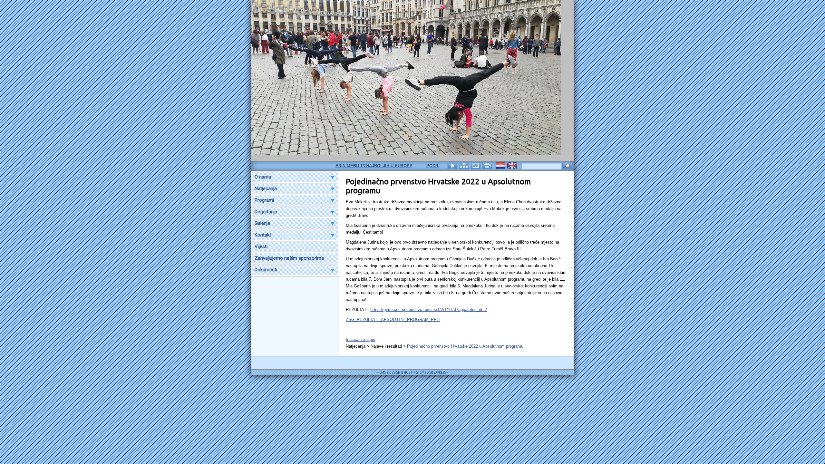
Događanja (266, 212)
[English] (513, 165)
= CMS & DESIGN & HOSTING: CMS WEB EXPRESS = (412, 372)
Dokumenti (266, 270)
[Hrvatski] (501, 165)
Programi (264, 200)
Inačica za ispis (360, 339)
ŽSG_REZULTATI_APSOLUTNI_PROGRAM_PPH (393, 319)
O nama (263, 177)
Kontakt (263, 235)
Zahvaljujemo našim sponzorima (289, 258)
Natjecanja (266, 188)
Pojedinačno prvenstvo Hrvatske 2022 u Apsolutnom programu (465, 346)
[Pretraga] (567, 166)
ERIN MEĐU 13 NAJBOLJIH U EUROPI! (360, 165)
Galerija (262, 223)
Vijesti (261, 246)
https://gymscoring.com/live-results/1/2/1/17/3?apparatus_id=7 (428, 309)
